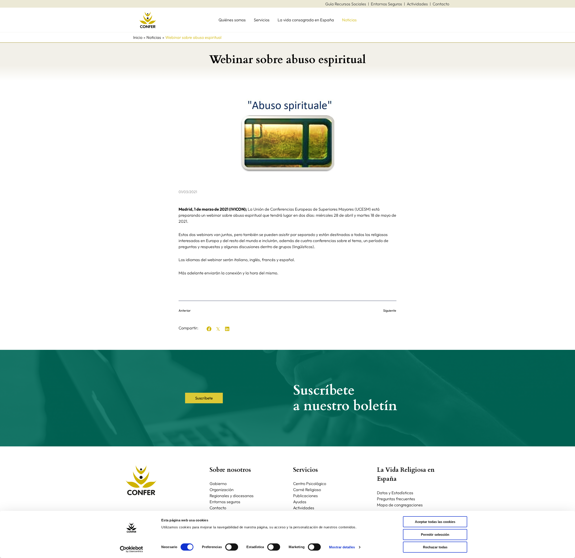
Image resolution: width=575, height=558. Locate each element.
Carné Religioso (307, 489)
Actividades (303, 507)
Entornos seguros (225, 501)
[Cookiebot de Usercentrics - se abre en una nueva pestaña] (131, 549)
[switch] (231, 547)
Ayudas (299, 501)
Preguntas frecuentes (396, 498)
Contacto (218, 507)
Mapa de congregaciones (400, 504)
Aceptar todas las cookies (435, 522)
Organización (222, 489)
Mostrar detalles (342, 547)
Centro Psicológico (309, 483)
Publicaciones (305, 495)
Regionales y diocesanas (232, 495)
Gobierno (218, 483)
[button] (209, 329)
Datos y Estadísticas (395, 492)
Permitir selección (435, 534)
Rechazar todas (435, 547)
